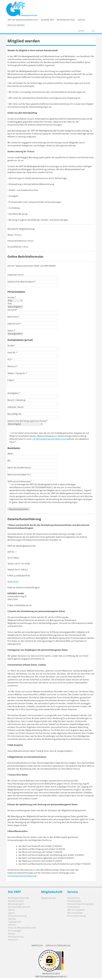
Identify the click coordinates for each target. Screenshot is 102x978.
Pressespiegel (14, 930)
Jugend (11, 912)
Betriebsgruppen (66, 19)
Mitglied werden (16, 25)
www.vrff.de (13, 581)
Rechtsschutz (73, 898)
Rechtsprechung (16, 936)
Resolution (13, 939)
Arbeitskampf (73, 907)
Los (93, 31)
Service (81, 19)
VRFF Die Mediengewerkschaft (22, 19)
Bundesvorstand (16, 901)
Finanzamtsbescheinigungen (80, 904)
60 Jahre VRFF (47, 19)
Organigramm (14, 921)
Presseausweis (74, 901)
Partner (11, 933)
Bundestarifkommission (19, 907)
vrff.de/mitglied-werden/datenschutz (49, 439)
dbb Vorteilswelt (75, 912)
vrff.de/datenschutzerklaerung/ (22, 875)
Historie (12, 924)
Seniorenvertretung (17, 915)
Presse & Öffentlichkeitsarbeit (22, 927)
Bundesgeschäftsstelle (18, 898)
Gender (11, 910)
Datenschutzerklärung (58, 945)
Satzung (12, 918)
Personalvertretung (76, 915)
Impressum (37, 945)
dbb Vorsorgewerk (76, 910)
